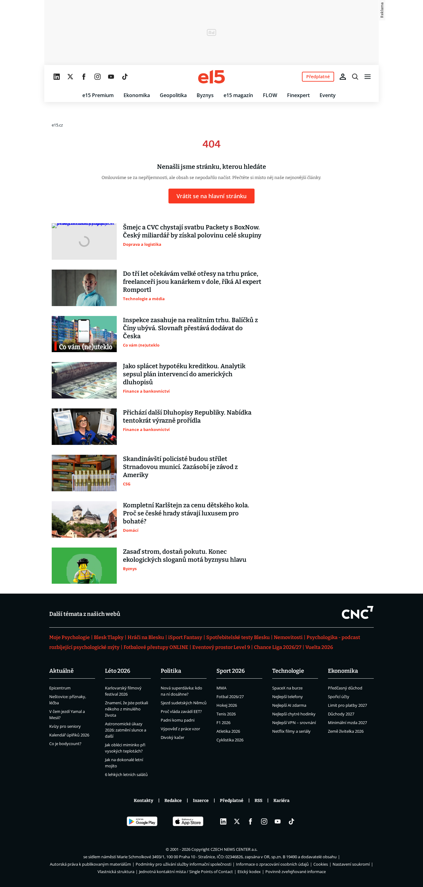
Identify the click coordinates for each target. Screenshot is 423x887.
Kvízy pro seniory (65, 726)
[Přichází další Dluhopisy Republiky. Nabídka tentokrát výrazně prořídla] (84, 426)
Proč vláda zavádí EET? (181, 711)
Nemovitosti (288, 637)
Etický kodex (249, 871)
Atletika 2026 (228, 731)
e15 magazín (238, 95)
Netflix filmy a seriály (291, 731)
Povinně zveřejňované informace (295, 871)
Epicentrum (60, 688)
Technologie (288, 670)
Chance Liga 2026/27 (277, 647)
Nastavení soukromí (351, 864)
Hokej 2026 (226, 705)
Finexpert (298, 95)
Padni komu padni (177, 720)
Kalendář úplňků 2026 (69, 735)
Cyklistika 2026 (229, 740)
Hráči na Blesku (146, 637)
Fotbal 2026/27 (230, 696)
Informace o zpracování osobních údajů (272, 864)
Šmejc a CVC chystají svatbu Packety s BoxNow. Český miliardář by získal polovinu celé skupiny (192, 231)
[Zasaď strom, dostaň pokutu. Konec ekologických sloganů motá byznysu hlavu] (84, 566)
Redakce (173, 800)
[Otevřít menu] (367, 76)
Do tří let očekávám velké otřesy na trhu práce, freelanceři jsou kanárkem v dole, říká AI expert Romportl (192, 281)
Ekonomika (137, 95)
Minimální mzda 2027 (347, 722)
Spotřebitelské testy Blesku (238, 637)
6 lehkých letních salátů (126, 774)
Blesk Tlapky (109, 637)
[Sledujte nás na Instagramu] (97, 77)
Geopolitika (173, 95)
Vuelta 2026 (319, 647)
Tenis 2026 (226, 714)
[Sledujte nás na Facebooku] (84, 77)
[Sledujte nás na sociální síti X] (70, 77)
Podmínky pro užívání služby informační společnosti (183, 864)
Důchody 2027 (341, 714)
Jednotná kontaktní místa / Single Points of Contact (186, 871)
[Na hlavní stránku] (211, 77)
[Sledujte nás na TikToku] (125, 77)
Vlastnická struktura (116, 871)
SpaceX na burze (287, 688)
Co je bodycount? (65, 743)
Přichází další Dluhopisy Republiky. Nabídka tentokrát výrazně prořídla (187, 416)
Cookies (320, 864)
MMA (221, 688)
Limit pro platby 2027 (347, 705)
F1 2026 (223, 722)
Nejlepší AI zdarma (289, 705)
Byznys (205, 95)
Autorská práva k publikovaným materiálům (90, 864)
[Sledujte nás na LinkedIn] (57, 77)
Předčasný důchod (345, 688)
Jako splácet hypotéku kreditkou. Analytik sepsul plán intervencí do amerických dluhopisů (184, 374)
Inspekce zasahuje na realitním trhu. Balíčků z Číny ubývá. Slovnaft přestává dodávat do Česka (190, 328)
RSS (258, 800)
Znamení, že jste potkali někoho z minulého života (126, 709)
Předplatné (231, 800)
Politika (171, 670)
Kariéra (281, 800)
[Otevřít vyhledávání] (355, 76)
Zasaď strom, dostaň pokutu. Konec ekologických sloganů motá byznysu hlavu (184, 555)
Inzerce (201, 800)
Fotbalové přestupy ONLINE (156, 647)
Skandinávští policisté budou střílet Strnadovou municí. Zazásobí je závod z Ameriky (180, 467)
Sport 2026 (230, 670)
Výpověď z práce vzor (180, 728)
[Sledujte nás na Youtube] (111, 77)
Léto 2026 (117, 670)
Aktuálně (61, 670)
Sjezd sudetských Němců (184, 703)
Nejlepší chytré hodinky (294, 714)
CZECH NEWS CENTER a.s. (234, 849)
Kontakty (143, 800)
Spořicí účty (338, 696)
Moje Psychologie (69, 637)
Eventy (328, 95)
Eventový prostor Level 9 (221, 647)
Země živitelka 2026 (346, 731)
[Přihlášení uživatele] (343, 76)
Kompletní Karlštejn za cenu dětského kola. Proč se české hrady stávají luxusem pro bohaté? (186, 513)
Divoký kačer (172, 737)
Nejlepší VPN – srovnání (294, 722)
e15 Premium (98, 95)
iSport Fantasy (185, 637)
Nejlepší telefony (287, 696)
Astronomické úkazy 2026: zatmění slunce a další (125, 730)
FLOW (270, 95)
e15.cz (57, 125)
